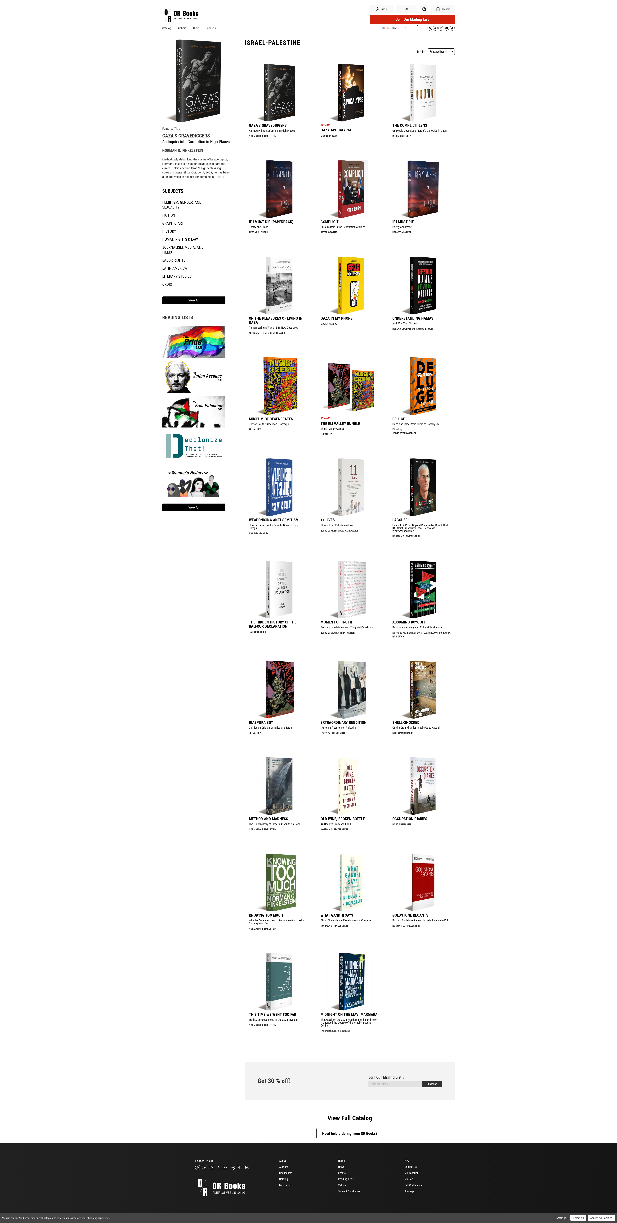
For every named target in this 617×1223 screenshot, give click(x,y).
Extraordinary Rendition (344, 722)
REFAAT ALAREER (258, 232)
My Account (411, 1173)
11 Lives (328, 520)
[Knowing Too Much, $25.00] (278, 882)
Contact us (410, 1166)
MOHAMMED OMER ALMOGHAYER (267, 333)
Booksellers (212, 28)
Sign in (383, 9)
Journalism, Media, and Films (183, 250)
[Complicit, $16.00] (350, 189)
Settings (561, 1218)
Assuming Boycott (409, 622)
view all (193, 300)
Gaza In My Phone (337, 318)
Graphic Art (173, 223)
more (220, 176)
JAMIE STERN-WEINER (404, 433)
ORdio (167, 284)
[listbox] (441, 51)
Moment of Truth (336, 622)
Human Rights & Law (180, 239)
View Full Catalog (349, 1118)
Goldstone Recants (410, 915)
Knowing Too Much (266, 915)
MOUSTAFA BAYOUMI (338, 1030)
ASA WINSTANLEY (258, 533)
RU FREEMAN (338, 733)
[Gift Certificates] (406, 9)
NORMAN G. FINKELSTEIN (182, 150)
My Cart (408, 1179)
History (169, 231)
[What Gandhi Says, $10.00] (350, 882)
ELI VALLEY (255, 429)
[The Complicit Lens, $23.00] (421, 93)
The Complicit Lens (409, 125)
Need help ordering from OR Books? (349, 1133)
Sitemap (409, 1191)
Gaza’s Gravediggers (186, 136)
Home (341, 1160)
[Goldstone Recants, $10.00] (421, 882)
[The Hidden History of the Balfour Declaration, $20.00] (278, 589)
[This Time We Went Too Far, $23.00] (278, 982)
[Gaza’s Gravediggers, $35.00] (278, 93)
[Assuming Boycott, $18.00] (421, 589)
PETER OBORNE (329, 232)
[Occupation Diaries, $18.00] (421, 786)
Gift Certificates (413, 1185)
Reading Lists (345, 1179)
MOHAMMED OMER (402, 733)
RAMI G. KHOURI (424, 328)
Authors (181, 28)
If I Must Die (403, 222)
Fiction (168, 215)
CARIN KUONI (431, 632)
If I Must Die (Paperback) (271, 222)
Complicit (330, 222)
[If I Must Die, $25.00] (421, 189)
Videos (342, 1185)
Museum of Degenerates (271, 419)
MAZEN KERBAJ (329, 323)
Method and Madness (268, 819)
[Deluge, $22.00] (421, 386)
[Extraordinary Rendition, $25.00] (350, 689)
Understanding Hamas (413, 318)
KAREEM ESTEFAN (412, 632)
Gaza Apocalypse (336, 130)
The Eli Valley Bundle (340, 424)
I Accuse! (400, 520)
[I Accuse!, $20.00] (421, 487)
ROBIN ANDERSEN (401, 136)
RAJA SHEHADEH (401, 824)
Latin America (174, 268)
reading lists (177, 317)
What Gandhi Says (337, 915)
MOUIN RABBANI (329, 135)
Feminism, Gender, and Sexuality (181, 204)
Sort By (421, 51)
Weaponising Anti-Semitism (274, 520)
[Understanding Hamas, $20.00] (421, 285)
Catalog (166, 28)
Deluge (398, 419)
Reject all (578, 1218)
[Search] (424, 9)
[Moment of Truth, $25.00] (350, 589)
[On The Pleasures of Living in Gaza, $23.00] (278, 285)
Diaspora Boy (261, 722)
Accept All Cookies (601, 1218)
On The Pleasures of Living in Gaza (275, 320)
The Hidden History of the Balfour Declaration (272, 624)
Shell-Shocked (406, 722)
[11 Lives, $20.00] (350, 487)
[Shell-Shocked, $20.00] (421, 689)
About (195, 28)
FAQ (406, 1160)
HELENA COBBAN (401, 328)
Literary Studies (177, 276)
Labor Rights (173, 260)
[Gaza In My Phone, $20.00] (350, 285)
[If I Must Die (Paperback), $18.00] (278, 189)
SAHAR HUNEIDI (257, 632)
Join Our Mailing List (412, 19)
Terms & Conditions (349, 1191)
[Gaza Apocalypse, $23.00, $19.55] (350, 93)
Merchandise (286, 1185)
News (341, 1166)
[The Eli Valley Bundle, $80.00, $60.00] (350, 386)
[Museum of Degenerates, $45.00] (278, 386)
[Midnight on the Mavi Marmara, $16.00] (350, 982)
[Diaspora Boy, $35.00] (278, 689)
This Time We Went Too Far (272, 1014)
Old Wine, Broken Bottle (343, 819)
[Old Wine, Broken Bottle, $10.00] (350, 786)
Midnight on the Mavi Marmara (349, 1014)
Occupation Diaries (409, 819)
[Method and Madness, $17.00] (278, 786)
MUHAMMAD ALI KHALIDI (344, 530)
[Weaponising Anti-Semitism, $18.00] (278, 487)
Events (342, 1173)
